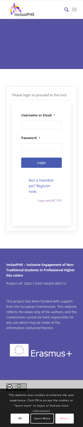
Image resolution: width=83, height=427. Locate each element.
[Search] (64, 9)
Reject (64, 418)
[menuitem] (64, 9)
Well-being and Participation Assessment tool (38, 40)
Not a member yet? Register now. (41, 186)
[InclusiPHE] (34, 9)
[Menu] (74, 9)
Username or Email (38, 115)
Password (30, 138)
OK (20, 418)
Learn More (42, 418)
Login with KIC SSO (50, 201)
